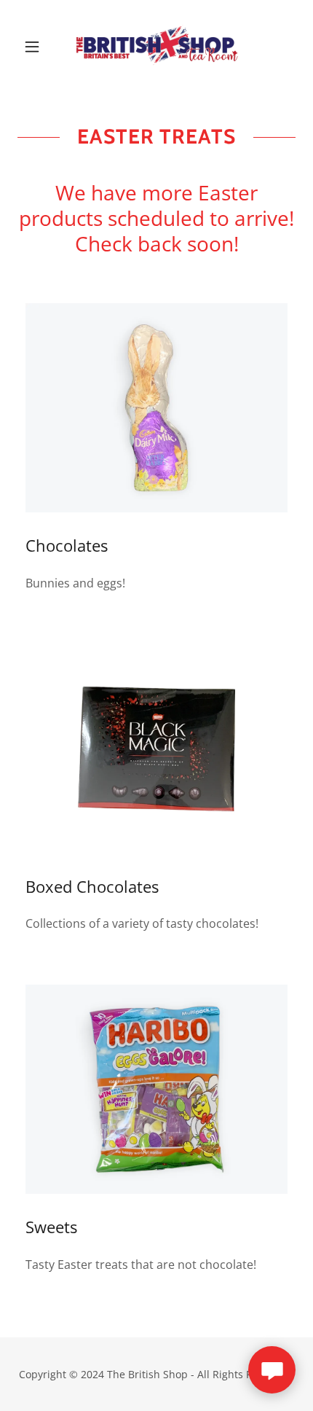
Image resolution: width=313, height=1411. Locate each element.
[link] (156, 46)
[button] (38, 46)
